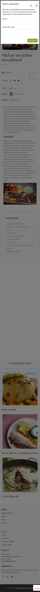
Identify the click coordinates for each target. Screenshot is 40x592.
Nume (4, 19)
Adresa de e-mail (8, 27)
